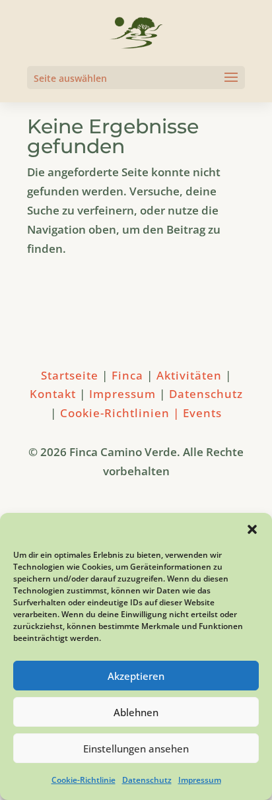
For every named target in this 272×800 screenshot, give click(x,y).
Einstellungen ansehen (136, 748)
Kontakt (53, 393)
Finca (129, 375)
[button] (252, 529)
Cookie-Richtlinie (83, 779)
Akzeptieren (136, 676)
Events (202, 412)
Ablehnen (136, 712)
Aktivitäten (190, 375)
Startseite (71, 375)
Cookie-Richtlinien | (121, 412)
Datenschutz (147, 779)
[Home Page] (136, 32)
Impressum (199, 779)
